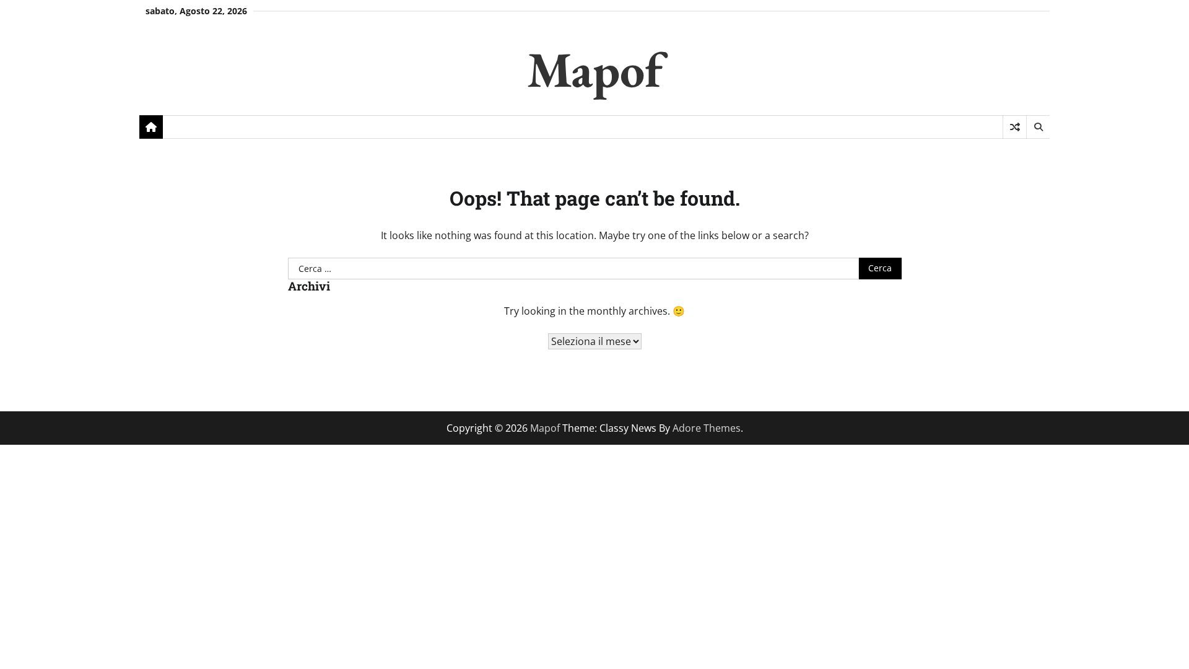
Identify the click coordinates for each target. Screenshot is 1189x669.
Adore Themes (707, 428)
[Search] (1038, 127)
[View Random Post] (1014, 127)
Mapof (595, 69)
